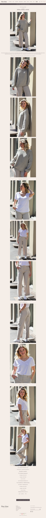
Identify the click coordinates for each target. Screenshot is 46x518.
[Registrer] (40, 509)
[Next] (43, 4)
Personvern (17, 509)
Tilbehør (16, 1)
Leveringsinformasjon (18, 507)
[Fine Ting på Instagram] (30, 511)
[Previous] (2, 4)
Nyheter (10, 1)
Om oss (31, 1)
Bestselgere (21, 1)
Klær (13, 1)
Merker (25, 1)
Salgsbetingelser (18, 506)
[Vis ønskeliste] (43, 1)
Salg (33, 1)
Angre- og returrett (18, 508)
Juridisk (17, 510)
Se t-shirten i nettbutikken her (23, 384)
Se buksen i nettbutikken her (23, 302)
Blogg (28, 1)
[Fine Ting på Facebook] (32, 511)
